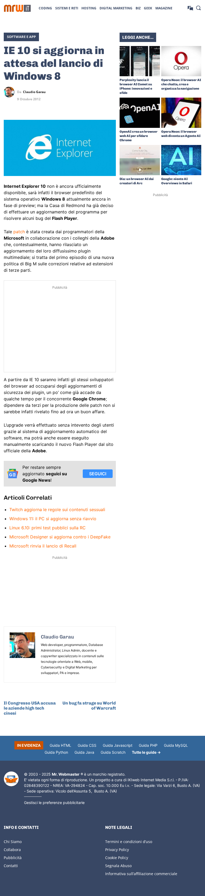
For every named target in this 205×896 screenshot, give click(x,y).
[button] (198, 7)
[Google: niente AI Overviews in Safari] (181, 160)
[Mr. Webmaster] (11, 779)
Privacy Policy (117, 849)
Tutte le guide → (146, 752)
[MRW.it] (17, 8)
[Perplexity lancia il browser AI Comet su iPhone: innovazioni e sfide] (140, 61)
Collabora (12, 849)
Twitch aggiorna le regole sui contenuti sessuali (57, 509)
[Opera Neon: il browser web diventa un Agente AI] (181, 113)
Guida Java (84, 752)
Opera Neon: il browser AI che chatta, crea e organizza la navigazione (181, 84)
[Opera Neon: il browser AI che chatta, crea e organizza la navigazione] (181, 61)
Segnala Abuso (118, 865)
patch (19, 231)
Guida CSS (87, 745)
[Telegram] (110, 92)
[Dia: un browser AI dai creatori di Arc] (140, 160)
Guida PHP (148, 745)
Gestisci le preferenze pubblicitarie (54, 802)
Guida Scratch (113, 752)
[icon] (190, 8)
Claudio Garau (34, 92)
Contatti (11, 865)
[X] (73, 92)
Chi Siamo (13, 841)
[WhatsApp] (98, 92)
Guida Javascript (117, 745)
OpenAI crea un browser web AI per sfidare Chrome (138, 136)
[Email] (110, 104)
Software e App (21, 36)
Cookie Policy (116, 857)
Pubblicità (13, 857)
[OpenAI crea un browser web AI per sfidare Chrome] (140, 113)
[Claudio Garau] (10, 92)
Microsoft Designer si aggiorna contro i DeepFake (60, 536)
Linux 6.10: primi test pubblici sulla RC (47, 527)
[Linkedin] (86, 92)
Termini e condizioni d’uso (128, 841)
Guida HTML (60, 745)
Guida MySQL (176, 745)
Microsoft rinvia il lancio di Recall (42, 546)
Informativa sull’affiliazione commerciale (141, 873)
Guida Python (56, 752)
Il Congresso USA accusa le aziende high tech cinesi (30, 708)
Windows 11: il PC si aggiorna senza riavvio (52, 518)
